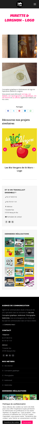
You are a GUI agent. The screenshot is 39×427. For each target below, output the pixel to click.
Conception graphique (9, 315)
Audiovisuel (21, 315)
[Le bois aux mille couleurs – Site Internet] (19, 262)
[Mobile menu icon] (35, 4)
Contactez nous (9, 324)
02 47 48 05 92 (12, 197)
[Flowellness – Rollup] (10, 262)
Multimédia (6, 318)
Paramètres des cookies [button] (11, 422)
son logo (25, 94)
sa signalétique (28, 96)
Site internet (8, 366)
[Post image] (19, 145)
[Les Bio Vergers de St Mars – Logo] (10, 252)
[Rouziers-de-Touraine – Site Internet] (29, 262)
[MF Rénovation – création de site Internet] (10, 242)
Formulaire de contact (14, 217)
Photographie (30, 315)
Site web (31, 313)
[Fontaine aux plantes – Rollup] (10, 272)
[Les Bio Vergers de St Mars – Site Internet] (19, 252)
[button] (5, 149)
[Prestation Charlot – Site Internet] (10, 282)
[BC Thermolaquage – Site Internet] (29, 252)
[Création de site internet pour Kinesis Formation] (19, 242)
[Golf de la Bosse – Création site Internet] (29, 242)
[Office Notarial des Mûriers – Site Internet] (19, 282)
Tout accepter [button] (27, 422)
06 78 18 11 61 (12, 202)
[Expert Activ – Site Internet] (29, 282)
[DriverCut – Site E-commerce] (19, 272)
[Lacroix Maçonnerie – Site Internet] (29, 272)
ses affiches (16, 98)
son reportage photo (15, 96)
